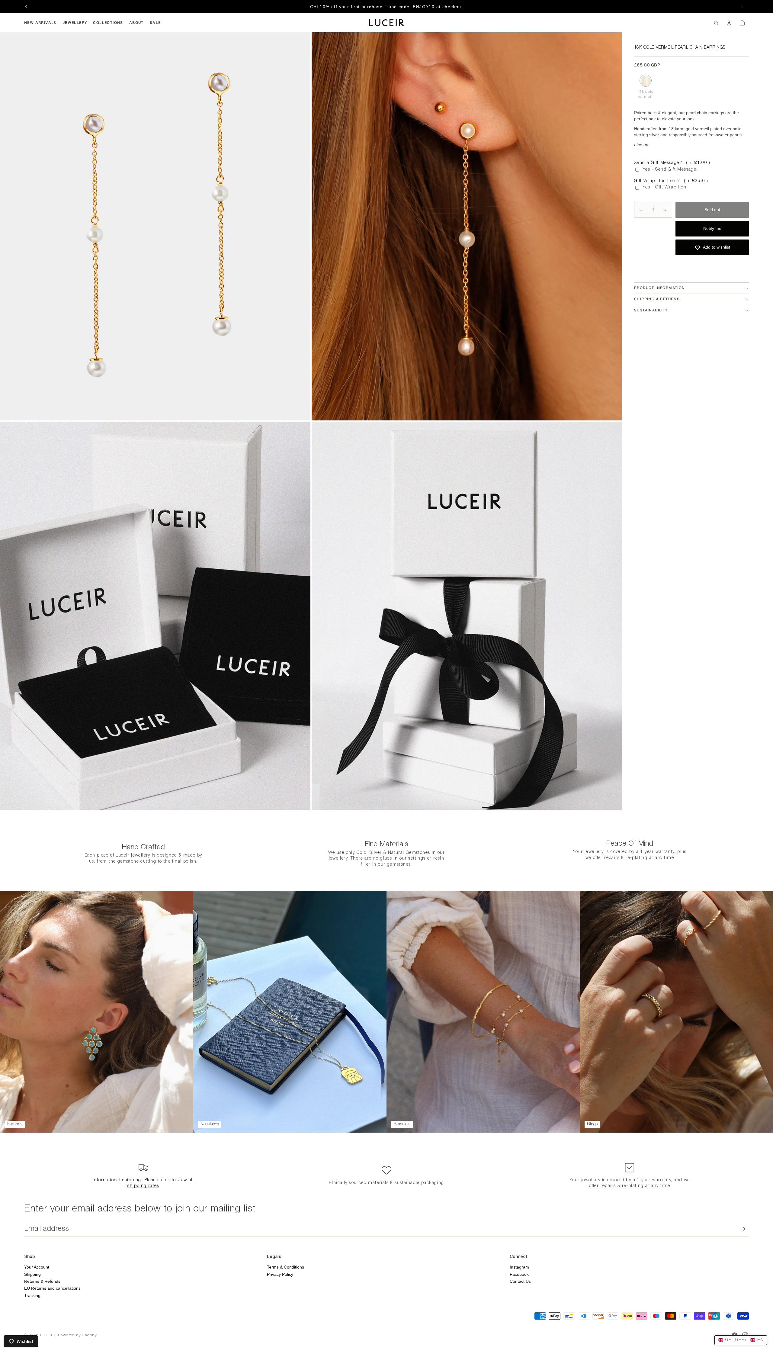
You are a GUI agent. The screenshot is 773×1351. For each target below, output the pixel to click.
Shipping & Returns (657, 299)
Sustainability (651, 310)
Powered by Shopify (77, 1335)
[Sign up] (743, 1229)
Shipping (32, 1274)
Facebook (519, 1274)
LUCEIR (47, 1335)
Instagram (519, 1267)
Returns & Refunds (42, 1281)
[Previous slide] (26, 6)
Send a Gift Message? (672, 163)
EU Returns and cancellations (52, 1288)
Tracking (32, 1295)
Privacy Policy (280, 1274)
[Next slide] (742, 6)
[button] (741, 1340)
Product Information (659, 288)
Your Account (36, 1267)
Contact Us (520, 1281)
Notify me (712, 228)
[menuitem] (40, 23)
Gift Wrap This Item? (671, 181)
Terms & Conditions (285, 1267)
